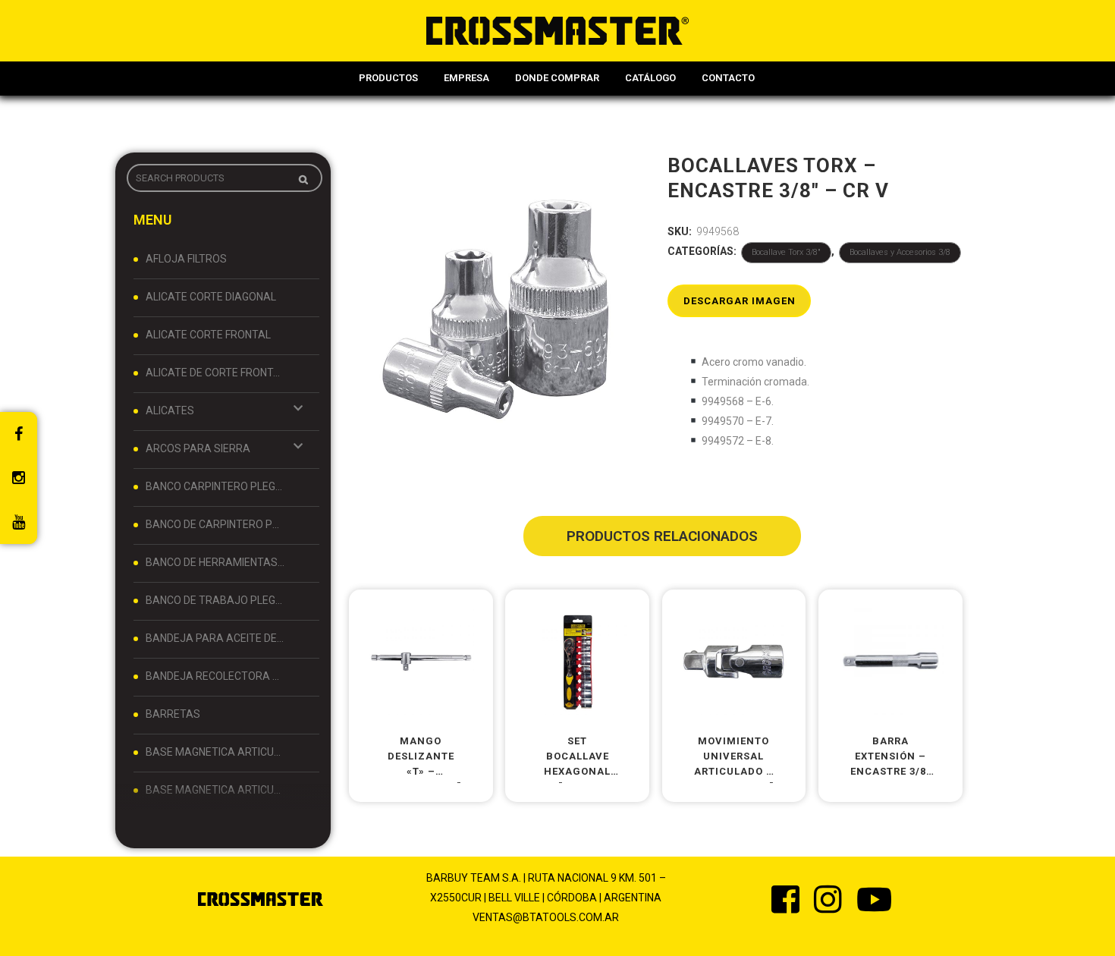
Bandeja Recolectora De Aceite (215, 676)
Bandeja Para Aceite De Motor (215, 638)
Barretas (173, 714)
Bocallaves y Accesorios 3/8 (900, 252)
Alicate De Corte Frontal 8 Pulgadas (215, 372)
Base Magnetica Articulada (215, 752)
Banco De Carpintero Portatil (215, 524)
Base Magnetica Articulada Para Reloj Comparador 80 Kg (215, 790)
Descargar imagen (739, 301)
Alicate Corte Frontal (208, 335)
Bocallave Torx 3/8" (786, 252)
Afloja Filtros (186, 259)
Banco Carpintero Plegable (215, 486)
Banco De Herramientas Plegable (215, 562)
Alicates (170, 410)
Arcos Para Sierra (198, 448)
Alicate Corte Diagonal (211, 297)
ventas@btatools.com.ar (546, 917)
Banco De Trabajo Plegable (215, 600)
